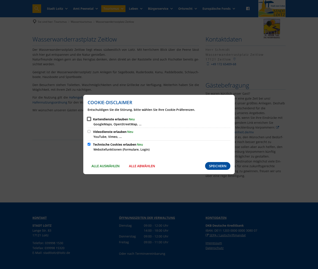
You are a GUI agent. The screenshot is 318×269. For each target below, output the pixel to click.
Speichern (217, 166)
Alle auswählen (106, 166)
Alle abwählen (142, 166)
